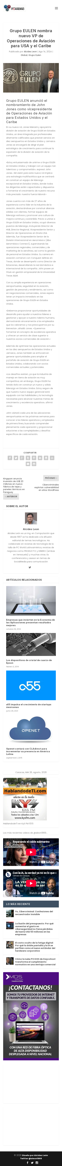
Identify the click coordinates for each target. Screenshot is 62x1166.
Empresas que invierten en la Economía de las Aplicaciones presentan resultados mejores (30, 622)
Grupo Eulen (34, 55)
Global (24, 55)
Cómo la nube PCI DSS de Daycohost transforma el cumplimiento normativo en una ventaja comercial (35, 962)
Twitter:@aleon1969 (31, 1158)
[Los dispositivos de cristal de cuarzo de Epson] (31, 644)
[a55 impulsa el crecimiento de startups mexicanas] (31, 685)
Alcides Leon (30, 51)
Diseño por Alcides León (35, 1155)
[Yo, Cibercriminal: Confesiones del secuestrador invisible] (10, 913)
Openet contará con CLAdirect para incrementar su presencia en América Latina (28, 751)
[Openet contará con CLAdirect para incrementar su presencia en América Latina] (31, 729)
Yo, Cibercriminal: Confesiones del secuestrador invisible (34, 913)
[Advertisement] (25, 1083)
